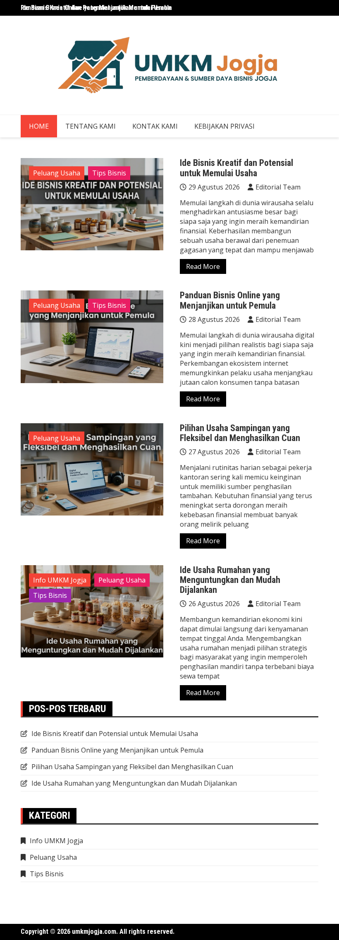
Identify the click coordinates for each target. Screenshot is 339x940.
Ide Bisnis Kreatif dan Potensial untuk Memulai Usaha (96, 8)
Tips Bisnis (109, 172)
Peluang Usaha (56, 172)
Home (39, 126)
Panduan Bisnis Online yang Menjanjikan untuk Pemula (230, 300)
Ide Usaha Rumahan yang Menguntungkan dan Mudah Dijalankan (230, 580)
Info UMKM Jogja (59, 580)
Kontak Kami (155, 126)
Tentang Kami (90, 126)
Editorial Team (278, 187)
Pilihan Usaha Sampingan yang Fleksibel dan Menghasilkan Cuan (240, 433)
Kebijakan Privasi (224, 126)
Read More (203, 266)
